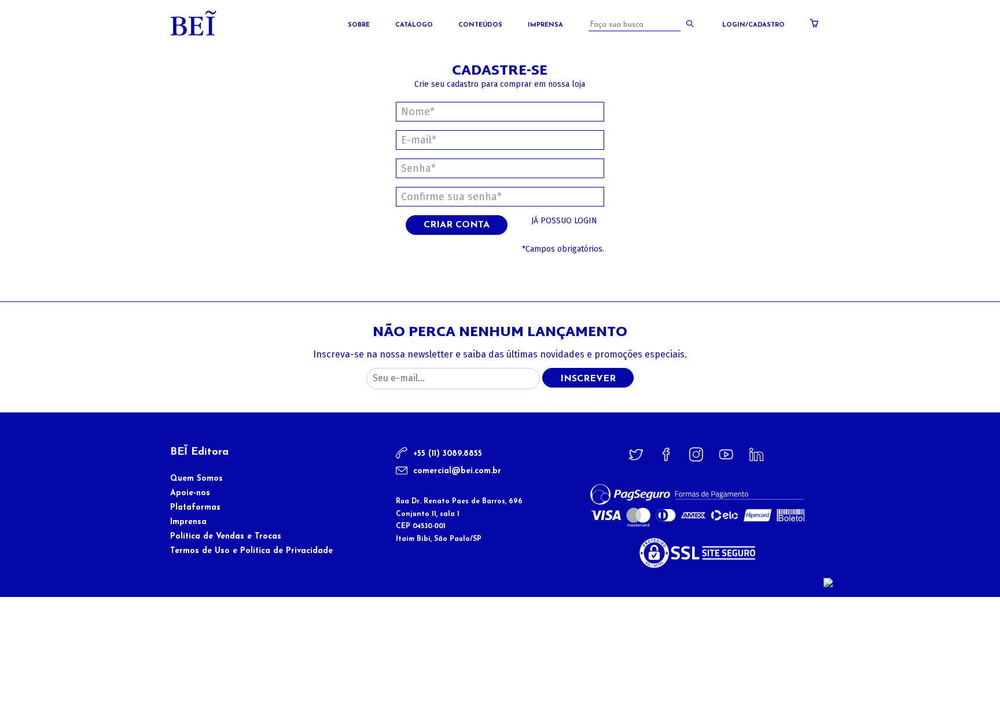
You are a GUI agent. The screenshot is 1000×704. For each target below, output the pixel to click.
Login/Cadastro (753, 25)
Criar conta (457, 225)
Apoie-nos (190, 493)
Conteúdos (480, 25)
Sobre (359, 25)
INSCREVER (588, 379)
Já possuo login (564, 221)
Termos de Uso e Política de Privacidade (251, 551)
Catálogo (414, 25)
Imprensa (545, 25)
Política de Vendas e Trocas (225, 536)
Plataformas (195, 507)
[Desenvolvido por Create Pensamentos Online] (828, 582)
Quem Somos (196, 478)
